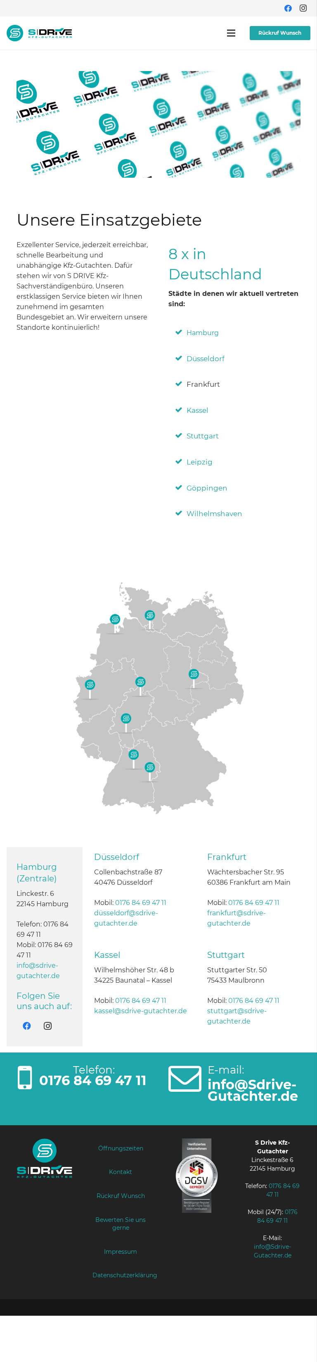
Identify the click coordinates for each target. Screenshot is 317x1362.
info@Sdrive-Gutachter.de (253, 1090)
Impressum (120, 1251)
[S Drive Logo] (39, 33)
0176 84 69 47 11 (140, 903)
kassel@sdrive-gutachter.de (140, 1011)
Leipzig (200, 462)
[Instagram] (303, 8)
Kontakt (120, 1172)
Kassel (197, 410)
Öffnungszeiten (120, 1148)
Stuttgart (203, 436)
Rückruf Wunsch (121, 1196)
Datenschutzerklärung (124, 1275)
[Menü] (231, 33)
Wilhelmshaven (214, 514)
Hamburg (203, 333)
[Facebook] (288, 8)
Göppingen (207, 488)
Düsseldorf (206, 359)
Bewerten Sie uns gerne (120, 1224)
